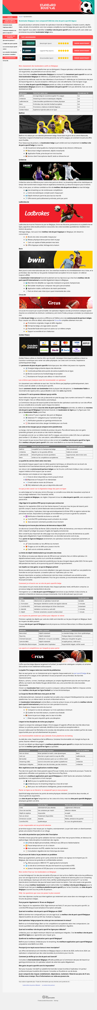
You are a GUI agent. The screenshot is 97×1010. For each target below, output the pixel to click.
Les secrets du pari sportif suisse (10, 48)
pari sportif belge (80, 673)
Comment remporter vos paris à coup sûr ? (9, 31)
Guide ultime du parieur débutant (31, 985)
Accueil (10, 17)
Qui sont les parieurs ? (9, 40)
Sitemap (56, 1000)
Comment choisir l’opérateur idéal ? (8, 26)
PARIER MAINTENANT (81, 43)
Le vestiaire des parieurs (48, 985)
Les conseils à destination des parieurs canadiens (10, 53)
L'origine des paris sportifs (10, 43)
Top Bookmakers (10, 57)
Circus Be (57, 320)
